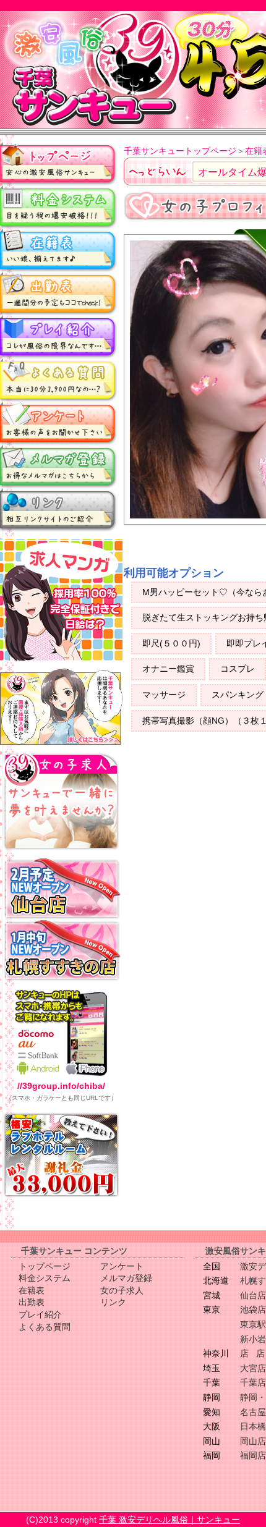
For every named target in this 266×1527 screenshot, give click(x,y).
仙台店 (253, 1295)
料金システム (59, 207)
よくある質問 (59, 380)
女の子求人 (122, 1290)
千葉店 (253, 1382)
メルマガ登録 (59, 466)
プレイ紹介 (59, 336)
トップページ (59, 163)
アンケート (59, 423)
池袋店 (253, 1309)
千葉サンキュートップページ (180, 151)
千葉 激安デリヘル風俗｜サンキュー (169, 1520)
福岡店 (253, 1455)
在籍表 (59, 250)
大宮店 (253, 1368)
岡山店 (253, 1441)
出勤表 (59, 293)
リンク (59, 509)
